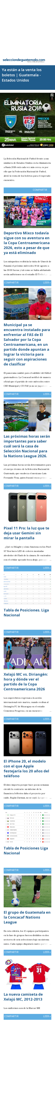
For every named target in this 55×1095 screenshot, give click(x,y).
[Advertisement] (27, 27)
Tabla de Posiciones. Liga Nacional (26, 612)
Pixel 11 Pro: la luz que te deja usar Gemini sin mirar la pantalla (26, 532)
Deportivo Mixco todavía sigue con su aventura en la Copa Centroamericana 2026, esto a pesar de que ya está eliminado (27, 242)
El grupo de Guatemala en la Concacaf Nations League (27, 917)
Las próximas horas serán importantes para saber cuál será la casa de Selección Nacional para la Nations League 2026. (27, 446)
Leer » (47, 282)
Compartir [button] (40, 189)
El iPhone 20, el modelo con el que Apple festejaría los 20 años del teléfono (26, 768)
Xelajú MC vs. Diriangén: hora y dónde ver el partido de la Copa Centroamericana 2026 (26, 681)
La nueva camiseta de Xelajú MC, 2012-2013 (23, 997)
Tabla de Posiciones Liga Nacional (26, 850)
